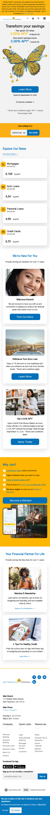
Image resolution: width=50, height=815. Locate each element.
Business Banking (6, 741)
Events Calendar (38, 744)
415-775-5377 (29, 13)
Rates (37, 735)
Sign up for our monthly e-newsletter (18, 772)
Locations (28, 18)
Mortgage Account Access (22, 745)
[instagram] (39, 677)
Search (38, 18)
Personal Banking (6, 735)
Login (33, 18)
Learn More (25, 89)
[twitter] (44, 677)
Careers (6, 756)
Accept (5, 810)
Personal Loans (9, 746)
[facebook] (34, 677)
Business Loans (9, 749)
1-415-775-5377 (10, 710)
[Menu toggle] (44, 18)
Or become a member (24, 102)
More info (42, 804)
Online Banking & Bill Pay (24, 739)
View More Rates (9, 154)
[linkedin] (34, 682)
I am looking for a (25, 126)
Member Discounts (39, 750)
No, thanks (16, 810)
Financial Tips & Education (41, 739)
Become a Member (21, 500)
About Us (6, 752)
